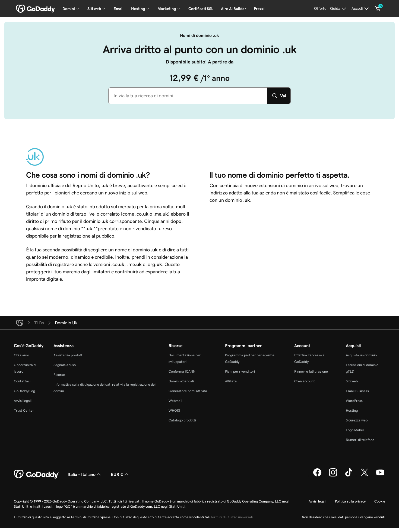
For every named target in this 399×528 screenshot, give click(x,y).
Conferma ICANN (182, 371)
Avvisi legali (22, 400)
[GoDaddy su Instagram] (333, 475)
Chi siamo (21, 355)
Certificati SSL (200, 9)
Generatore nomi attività (188, 391)
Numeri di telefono (360, 439)
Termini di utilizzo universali (231, 517)
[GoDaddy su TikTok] (349, 475)
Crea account (304, 381)
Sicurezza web (357, 420)
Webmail (175, 400)
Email (118, 9)
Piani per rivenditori (240, 371)
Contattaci (22, 381)
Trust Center (24, 410)
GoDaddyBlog (24, 391)
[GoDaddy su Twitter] (364, 475)
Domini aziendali (181, 381)
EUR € (117, 474)
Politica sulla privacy (350, 501)
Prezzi (259, 9)
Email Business (357, 391)
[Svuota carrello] (378, 8)
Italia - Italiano (82, 474)
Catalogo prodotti (182, 420)
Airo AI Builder (233, 9)
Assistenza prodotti (68, 355)
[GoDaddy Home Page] (36, 474)
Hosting (352, 410)
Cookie (379, 501)
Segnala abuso (64, 365)
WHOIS (174, 410)
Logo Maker (355, 430)
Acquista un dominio (361, 355)
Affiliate (231, 381)
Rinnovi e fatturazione (311, 371)
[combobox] (188, 95)
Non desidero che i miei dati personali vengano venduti (343, 517)
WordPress (354, 400)
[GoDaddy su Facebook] (317, 475)
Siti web (352, 381)
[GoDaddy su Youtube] (380, 475)
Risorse (59, 374)
